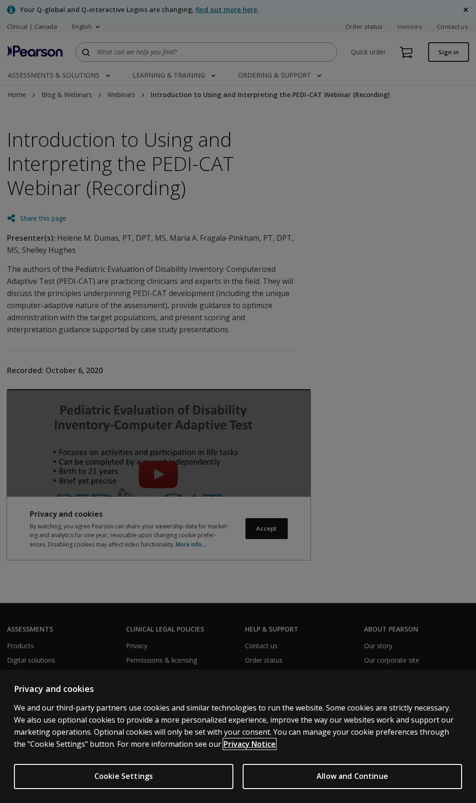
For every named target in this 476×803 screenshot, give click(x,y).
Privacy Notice (250, 744)
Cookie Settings (123, 776)
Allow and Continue (352, 776)
